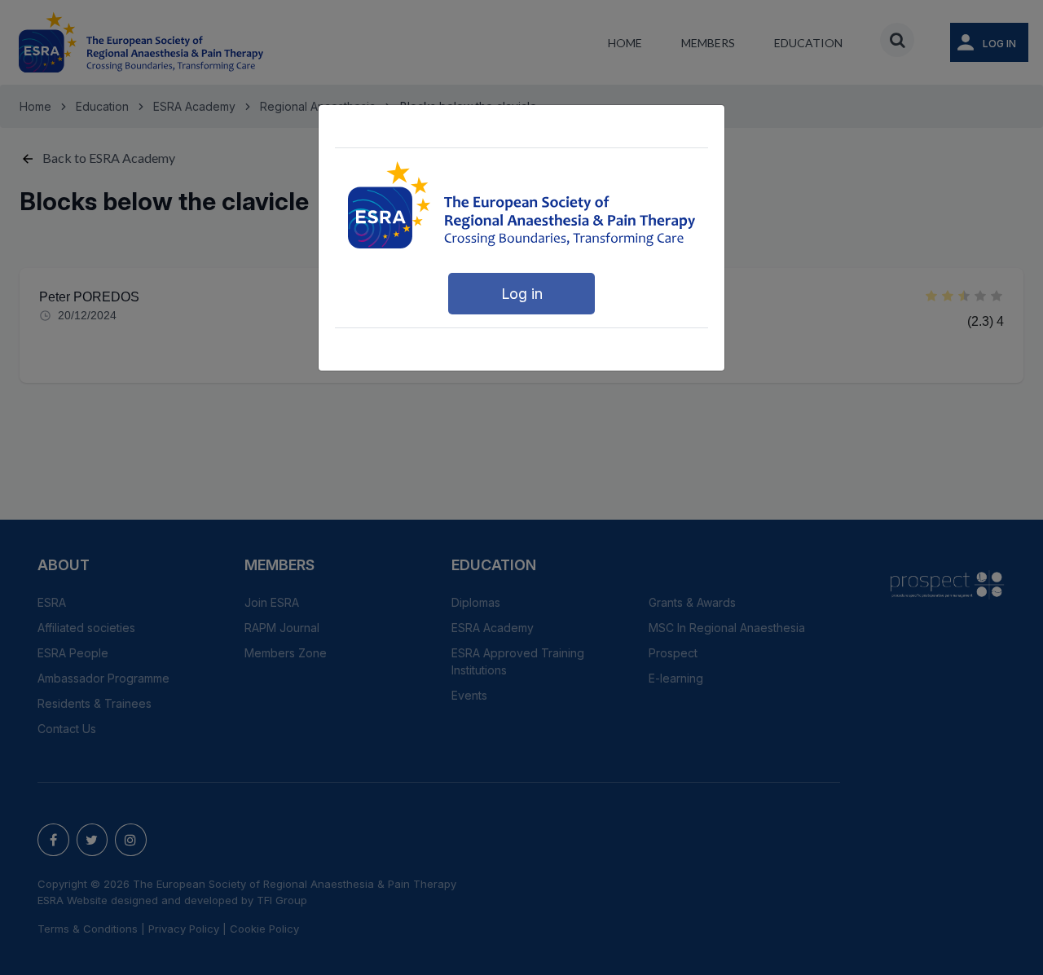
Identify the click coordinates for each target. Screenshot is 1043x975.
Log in (522, 293)
